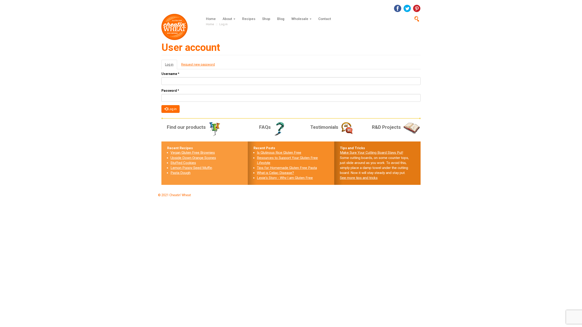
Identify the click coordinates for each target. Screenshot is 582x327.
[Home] (176, 27)
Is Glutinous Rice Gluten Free (279, 153)
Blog (280, 19)
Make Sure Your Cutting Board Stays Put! (371, 153)
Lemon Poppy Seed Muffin (191, 168)
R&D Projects (386, 127)
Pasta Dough (181, 173)
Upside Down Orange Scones (193, 158)
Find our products (186, 127)
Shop (266, 19)
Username (170, 74)
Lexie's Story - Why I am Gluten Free (285, 178)
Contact (324, 19)
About (228, 19)
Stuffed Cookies (183, 163)
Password (170, 90)
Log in (171, 66)
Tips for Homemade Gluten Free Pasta (287, 168)
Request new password (198, 64)
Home (211, 19)
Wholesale (300, 19)
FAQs (265, 127)
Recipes (248, 19)
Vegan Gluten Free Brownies (193, 153)
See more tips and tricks (359, 178)
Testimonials (324, 127)
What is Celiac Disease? (275, 173)
